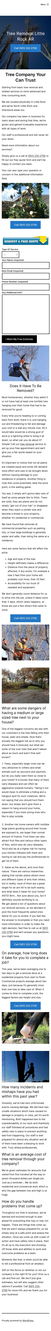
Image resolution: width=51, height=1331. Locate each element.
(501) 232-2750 (37, 155)
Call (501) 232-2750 (25, 48)
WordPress (28, 1320)
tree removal (27, 444)
